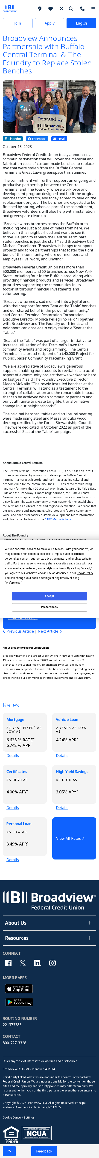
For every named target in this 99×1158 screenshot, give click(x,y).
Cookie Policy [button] (85, 573)
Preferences (49, 607)
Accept (49, 596)
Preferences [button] (13, 582)
